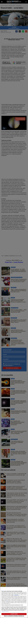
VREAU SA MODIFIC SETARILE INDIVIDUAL (14, 615)
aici (7, 600)
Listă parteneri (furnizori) (5, 611)
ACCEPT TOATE (14, 614)
